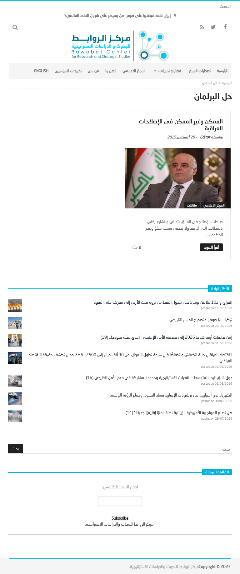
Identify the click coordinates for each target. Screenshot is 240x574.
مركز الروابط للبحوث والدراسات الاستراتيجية (164, 566)
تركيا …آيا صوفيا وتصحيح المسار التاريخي (200, 319)
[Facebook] (225, 27)
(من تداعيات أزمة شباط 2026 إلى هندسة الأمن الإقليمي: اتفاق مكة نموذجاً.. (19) (166, 337)
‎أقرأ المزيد (211, 247)
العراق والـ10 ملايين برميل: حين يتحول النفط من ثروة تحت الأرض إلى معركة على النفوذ (163, 302)
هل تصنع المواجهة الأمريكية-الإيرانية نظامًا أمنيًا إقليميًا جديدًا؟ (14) (179, 412)
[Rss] (202, 27)
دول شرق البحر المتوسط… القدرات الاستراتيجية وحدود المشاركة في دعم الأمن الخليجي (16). (158, 377)
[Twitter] (213, 27)
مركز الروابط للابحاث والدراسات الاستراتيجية (119, 524)
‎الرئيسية (227, 83)
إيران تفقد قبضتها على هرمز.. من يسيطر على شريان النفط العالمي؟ (117, 15)
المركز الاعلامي (214, 205)
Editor (205, 137)
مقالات (192, 205)
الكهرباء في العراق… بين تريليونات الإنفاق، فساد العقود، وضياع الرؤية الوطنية (171, 394)
